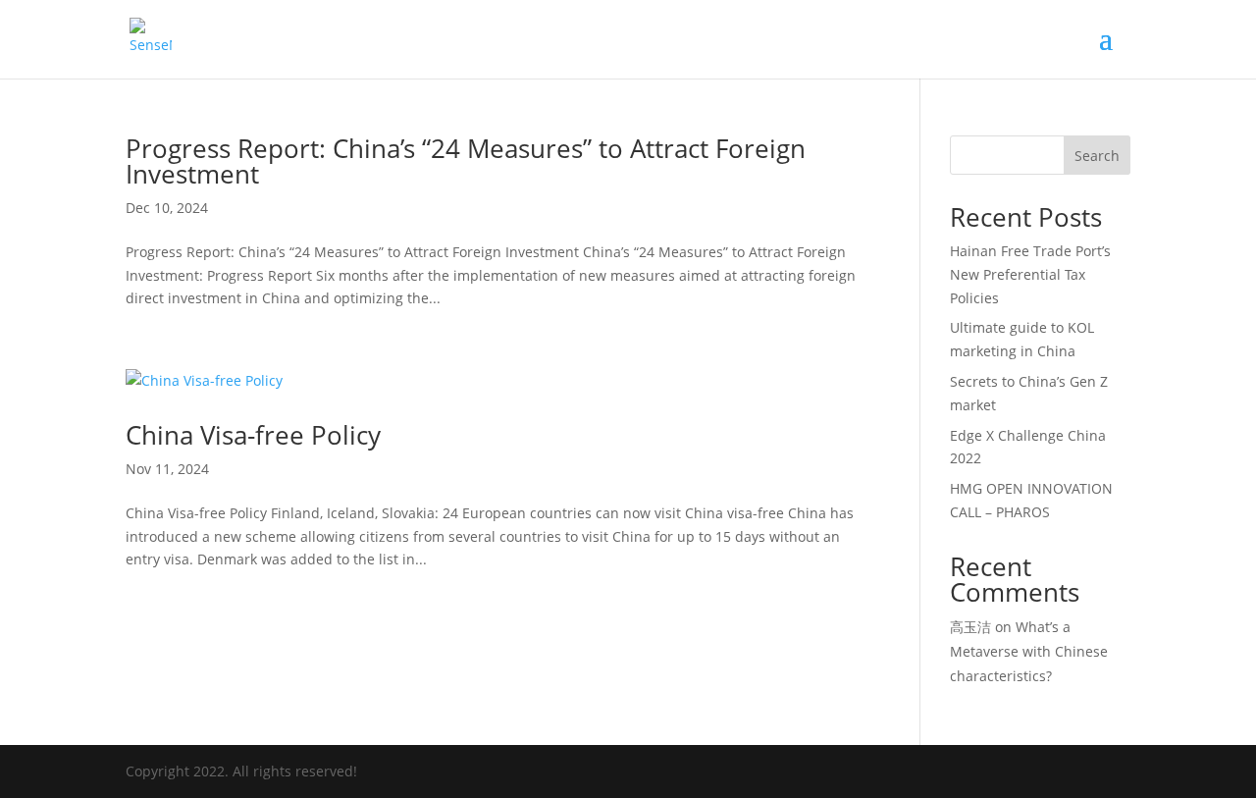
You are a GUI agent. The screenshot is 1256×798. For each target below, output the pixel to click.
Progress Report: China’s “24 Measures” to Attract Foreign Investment (466, 161)
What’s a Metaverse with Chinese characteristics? (1029, 651)
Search (1097, 155)
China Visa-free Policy (253, 434)
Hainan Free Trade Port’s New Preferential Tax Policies (1030, 274)
